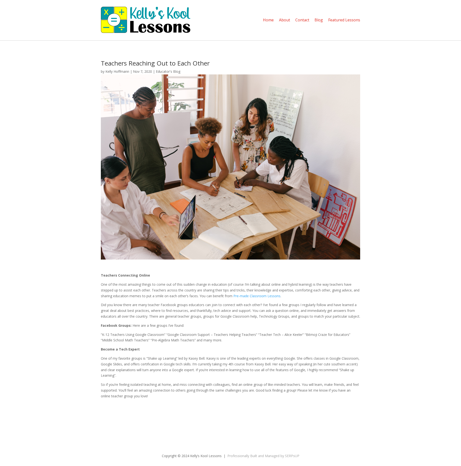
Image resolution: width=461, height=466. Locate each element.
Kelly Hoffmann (117, 71)
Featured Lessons (344, 20)
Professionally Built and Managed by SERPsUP (263, 456)
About (284, 20)
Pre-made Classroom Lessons (256, 296)
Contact (302, 20)
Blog (319, 20)
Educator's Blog (168, 71)
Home (268, 20)
